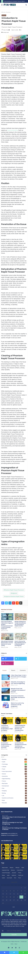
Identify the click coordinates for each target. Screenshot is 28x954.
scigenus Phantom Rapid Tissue (14, 596)
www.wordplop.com (12, 833)
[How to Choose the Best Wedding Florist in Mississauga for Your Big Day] (21, 636)
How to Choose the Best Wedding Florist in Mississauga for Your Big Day (20, 643)
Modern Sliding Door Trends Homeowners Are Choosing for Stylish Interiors (20, 624)
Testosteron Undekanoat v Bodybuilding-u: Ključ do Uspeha (7, 728)
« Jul (13, 907)
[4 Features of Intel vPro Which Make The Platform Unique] (6, 698)
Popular (4, 670)
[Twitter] (6, 602)
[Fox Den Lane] (10, 5)
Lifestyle (4, 766)
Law (3, 795)
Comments (23, 670)
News (3, 800)
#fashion (11, 867)
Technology (5, 764)
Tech (15, 877)
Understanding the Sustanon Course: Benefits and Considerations (20, 728)
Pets (3, 788)
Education (4, 802)
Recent (13, 670)
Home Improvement (7, 771)
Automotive (5, 776)
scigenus (14, 593)
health (8, 875)
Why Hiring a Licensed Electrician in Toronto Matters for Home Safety (7, 643)
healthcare (14, 875)
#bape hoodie (5, 867)
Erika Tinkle (6, 30)
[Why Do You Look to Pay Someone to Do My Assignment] (6, 705)
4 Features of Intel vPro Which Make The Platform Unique (18, 697)
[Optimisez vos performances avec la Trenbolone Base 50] (23, 851)
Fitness (19, 872)
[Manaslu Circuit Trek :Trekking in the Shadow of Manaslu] (6, 691)
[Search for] (26, 5)
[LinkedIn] (10, 602)
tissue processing (12, 130)
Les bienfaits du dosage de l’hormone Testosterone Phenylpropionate (21, 745)
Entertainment (5, 785)
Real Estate (5, 783)
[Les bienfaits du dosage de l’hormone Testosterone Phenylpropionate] (21, 738)
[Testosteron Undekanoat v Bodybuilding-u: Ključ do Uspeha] (7, 720)
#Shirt (23, 867)
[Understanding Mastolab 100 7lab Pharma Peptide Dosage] (23, 857)
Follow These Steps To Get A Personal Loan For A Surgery (18, 676)
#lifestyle (17, 867)
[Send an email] (9, 30)
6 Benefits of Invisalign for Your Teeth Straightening (18, 682)
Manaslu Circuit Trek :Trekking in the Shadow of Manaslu (18, 690)
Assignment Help (5, 870)
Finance (4, 781)
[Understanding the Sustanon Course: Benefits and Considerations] (21, 720)
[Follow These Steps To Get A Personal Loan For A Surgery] (6, 677)
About (15, 944)
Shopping (4, 790)
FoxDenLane (24, 941)
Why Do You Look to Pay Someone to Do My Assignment (17, 704)
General (4, 773)
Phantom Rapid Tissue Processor (14, 590)
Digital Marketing (6, 778)
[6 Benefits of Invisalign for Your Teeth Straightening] (6, 684)
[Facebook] (2, 602)
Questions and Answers (7, 798)
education (14, 872)
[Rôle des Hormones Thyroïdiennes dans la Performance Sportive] (14, 857)
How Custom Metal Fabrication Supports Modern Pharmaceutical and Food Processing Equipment (7, 625)
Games (3, 875)
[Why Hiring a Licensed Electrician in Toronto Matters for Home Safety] (7, 636)
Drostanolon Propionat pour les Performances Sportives (6, 745)
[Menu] (2, 5)
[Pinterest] (13, 602)
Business (8, 12)
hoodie (3, 877)
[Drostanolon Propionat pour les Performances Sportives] (7, 738)
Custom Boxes (20, 870)
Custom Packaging (6, 872)
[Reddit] (17, 602)
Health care (20, 875)
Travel (3, 769)
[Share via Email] (20, 602)
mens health (9, 877)
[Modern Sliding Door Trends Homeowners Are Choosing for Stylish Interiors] (21, 616)
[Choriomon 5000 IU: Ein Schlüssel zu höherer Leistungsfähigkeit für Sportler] (5, 846)
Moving (4, 793)
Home (4, 12)
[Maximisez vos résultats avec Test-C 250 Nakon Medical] (5, 857)
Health (3, 761)
